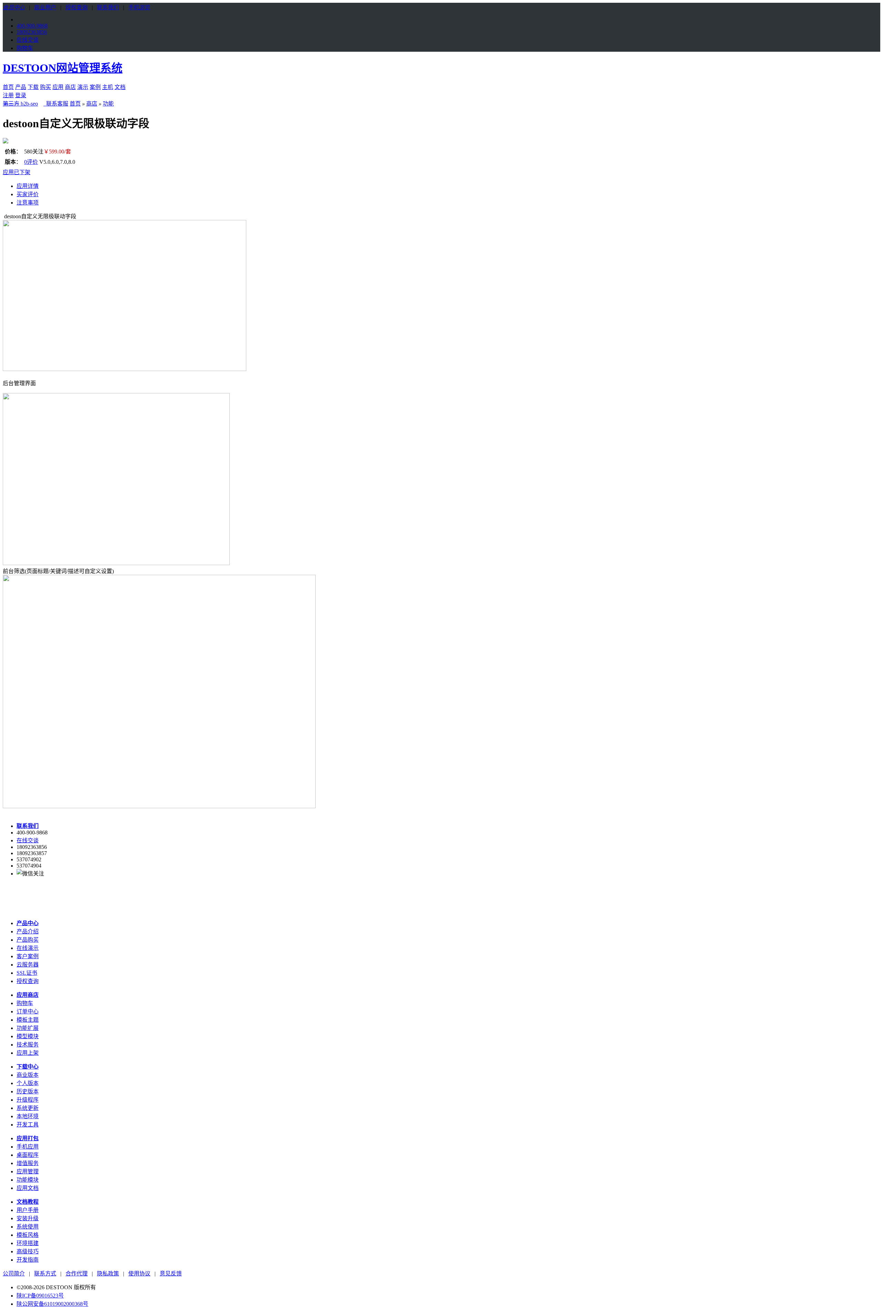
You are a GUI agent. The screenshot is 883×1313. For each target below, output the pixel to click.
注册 (8, 95)
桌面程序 (28, 1155)
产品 (20, 87)
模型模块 (28, 1036)
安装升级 (28, 1218)
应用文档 (28, 1188)
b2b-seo (20, 104)
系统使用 (28, 1227)
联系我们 (108, 7)
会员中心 (14, 7)
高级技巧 (28, 1251)
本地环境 (28, 1116)
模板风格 (28, 1235)
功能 (108, 104)
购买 (45, 87)
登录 (20, 95)
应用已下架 (16, 172)
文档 (120, 87)
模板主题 (28, 1020)
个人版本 (28, 1083)
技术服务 (28, 1045)
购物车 (25, 48)
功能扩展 (28, 1028)
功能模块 (28, 1180)
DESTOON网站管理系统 (62, 68)
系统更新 (28, 1108)
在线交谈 (28, 40)
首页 (8, 87)
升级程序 (28, 1100)
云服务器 (28, 965)
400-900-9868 (32, 26)
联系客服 (56, 104)
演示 (82, 87)
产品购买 (28, 940)
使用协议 (139, 1273)
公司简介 (14, 1273)
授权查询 (77, 7)
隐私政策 (108, 1273)
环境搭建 (28, 1243)
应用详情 (28, 186)
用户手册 (28, 1210)
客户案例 (28, 956)
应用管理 (28, 1171)
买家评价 (28, 194)
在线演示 (28, 948)
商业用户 (45, 7)
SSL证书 (27, 973)
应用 (57, 87)
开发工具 (28, 1124)
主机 (107, 87)
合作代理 (77, 1273)
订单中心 (28, 1011)
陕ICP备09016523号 (40, 1296)
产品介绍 (28, 931)
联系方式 (45, 1273)
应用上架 (28, 1053)
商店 (70, 87)
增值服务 (28, 1163)
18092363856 (32, 32)
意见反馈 (171, 1273)
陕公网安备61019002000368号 (52, 1304)
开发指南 (28, 1260)
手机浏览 (139, 7)
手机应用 (28, 1147)
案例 (95, 87)
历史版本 (28, 1091)
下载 (33, 87)
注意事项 (28, 203)
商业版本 (28, 1075)
